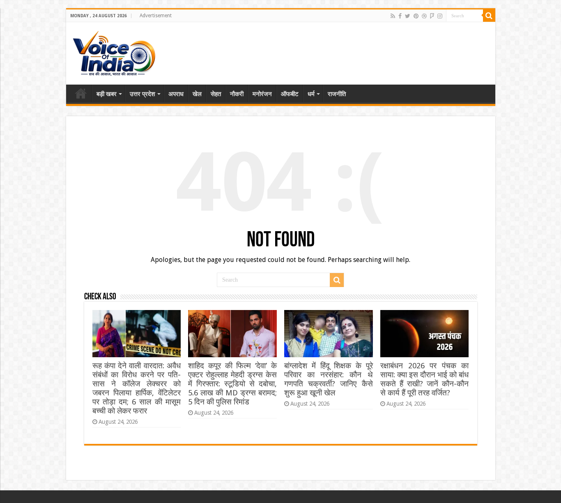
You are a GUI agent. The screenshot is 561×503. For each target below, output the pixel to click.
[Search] (489, 15)
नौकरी (237, 94)
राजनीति (337, 94)
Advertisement (156, 15)
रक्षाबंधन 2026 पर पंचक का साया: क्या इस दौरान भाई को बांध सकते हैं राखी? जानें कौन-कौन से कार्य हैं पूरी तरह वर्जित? (424, 379)
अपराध (176, 94)
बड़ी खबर (107, 94)
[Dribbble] (424, 16)
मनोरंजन (262, 94)
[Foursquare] (432, 16)
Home (81, 93)
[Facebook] (400, 16)
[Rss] (393, 16)
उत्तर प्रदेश (142, 94)
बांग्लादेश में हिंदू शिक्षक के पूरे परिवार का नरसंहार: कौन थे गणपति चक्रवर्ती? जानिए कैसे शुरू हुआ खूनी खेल (328, 379)
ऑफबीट (290, 94)
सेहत (216, 94)
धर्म (311, 94)
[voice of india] (114, 52)
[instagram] (440, 16)
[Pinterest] (416, 16)
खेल (197, 94)
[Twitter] (407, 16)
